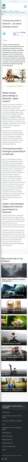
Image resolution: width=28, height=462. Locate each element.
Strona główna (4, 11)
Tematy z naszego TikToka (8, 446)
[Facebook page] (13, 1)
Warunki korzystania (7, 436)
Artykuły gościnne (6, 432)
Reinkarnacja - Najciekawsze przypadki (12, 421)
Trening (16, 11)
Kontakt (4, 449)
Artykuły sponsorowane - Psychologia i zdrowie (12, 428)
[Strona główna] (4, 7)
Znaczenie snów (6, 412)
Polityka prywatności (7, 439)
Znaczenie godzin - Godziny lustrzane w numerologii (12, 406)
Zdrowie (11, 11)
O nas (3, 424)
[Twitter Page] (15, 1)
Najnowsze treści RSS (7, 443)
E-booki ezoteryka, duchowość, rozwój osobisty (12, 416)
